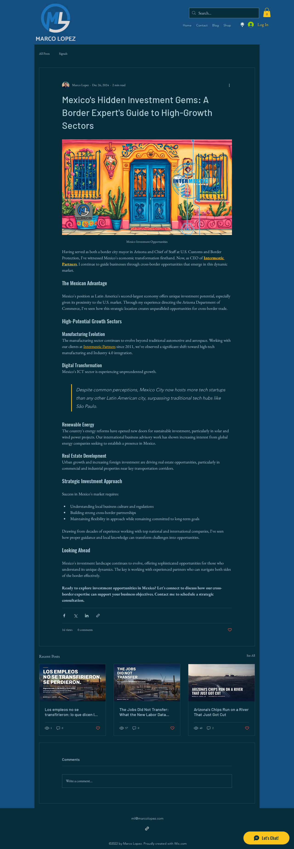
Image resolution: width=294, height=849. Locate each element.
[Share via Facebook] (64, 615)
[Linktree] (242, 24)
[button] (267, 12)
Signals (63, 53)
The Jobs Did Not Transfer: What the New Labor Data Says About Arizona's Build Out (144, 712)
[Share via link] (98, 615)
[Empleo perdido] (72, 682)
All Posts (44, 53)
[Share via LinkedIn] (87, 615)
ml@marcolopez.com (147, 818)
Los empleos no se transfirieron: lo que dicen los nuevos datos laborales (72, 712)
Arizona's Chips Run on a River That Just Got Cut (221, 712)
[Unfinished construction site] (147, 682)
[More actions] (229, 85)
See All (251, 655)
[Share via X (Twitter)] (75, 615)
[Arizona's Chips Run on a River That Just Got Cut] (221, 682)
